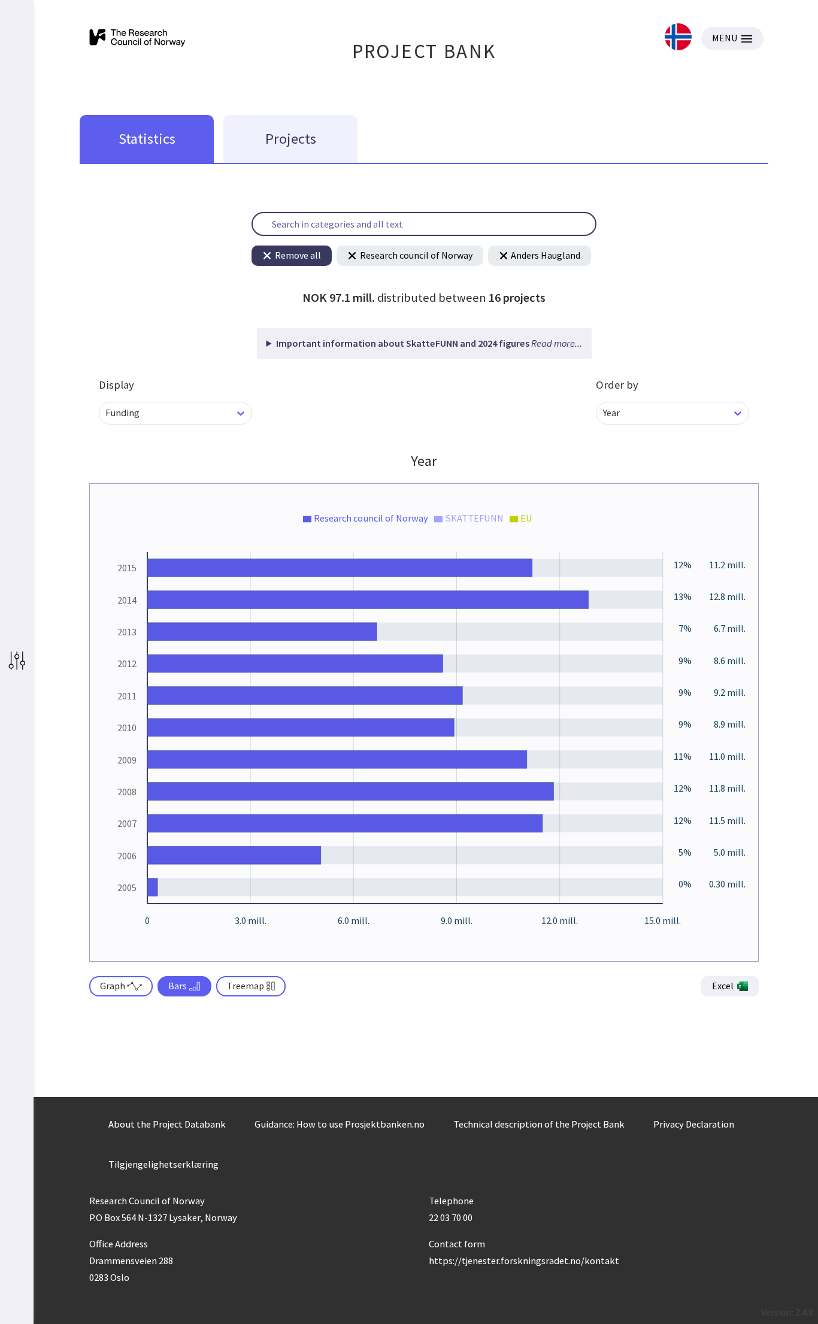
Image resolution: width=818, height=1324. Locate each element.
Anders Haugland (545, 255)
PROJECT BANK (424, 51)
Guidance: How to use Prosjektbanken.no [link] (340, 1124)
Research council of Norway (416, 255)
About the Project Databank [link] (167, 1124)
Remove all (298, 255)
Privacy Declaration (693, 1124)
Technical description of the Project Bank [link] (539, 1124)
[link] (678, 38)
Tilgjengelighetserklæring (163, 1164)
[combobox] (106, 413)
